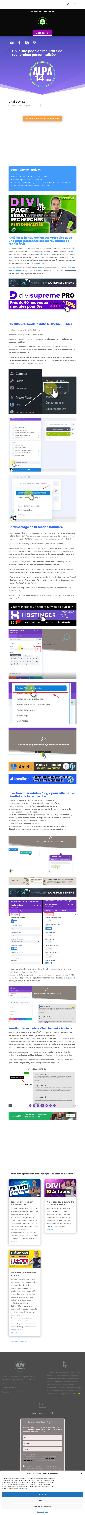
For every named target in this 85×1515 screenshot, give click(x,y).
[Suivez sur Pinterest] (34, 43)
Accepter (42, 1494)
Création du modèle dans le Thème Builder (29, 177)
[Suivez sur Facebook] (19, 43)
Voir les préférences (42, 1507)
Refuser (42, 1500)
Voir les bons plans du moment (42, 118)
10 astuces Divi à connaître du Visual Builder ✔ (60, 1203)
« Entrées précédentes (18, 1341)
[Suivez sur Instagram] (27, 43)
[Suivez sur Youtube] (12, 43)
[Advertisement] (42, 140)
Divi (73, 248)
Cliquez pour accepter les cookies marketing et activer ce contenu (42, 213)
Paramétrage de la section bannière (27, 179)
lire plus (14, 1241)
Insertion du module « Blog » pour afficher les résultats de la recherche (41, 182)
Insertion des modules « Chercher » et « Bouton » (32, 185)
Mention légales (42, 1512)
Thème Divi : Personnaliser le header (24, 1274)
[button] (82, 1474)
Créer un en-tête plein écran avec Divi (22, 1203)
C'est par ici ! (42, 32)
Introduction (17, 174)
